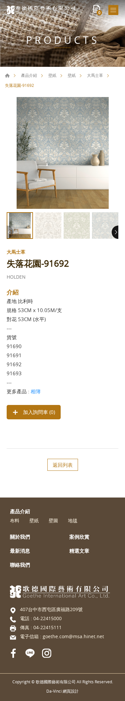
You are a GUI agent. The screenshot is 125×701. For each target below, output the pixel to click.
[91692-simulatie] (62, 153)
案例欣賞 (79, 537)
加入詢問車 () (38, 412)
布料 (14, 521)
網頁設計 (71, 691)
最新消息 (20, 551)
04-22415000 (47, 618)
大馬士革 (95, 75)
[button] (115, 232)
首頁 (7, 75)
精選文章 (79, 551)
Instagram (47, 653)
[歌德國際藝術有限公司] (42, 9)
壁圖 (53, 521)
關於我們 (20, 537)
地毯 (72, 521)
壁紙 (52, 75)
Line (30, 653)
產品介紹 (29, 75)
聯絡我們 (20, 565)
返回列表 (63, 464)
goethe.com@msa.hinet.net (73, 636)
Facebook (13, 653)
